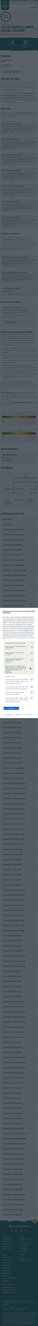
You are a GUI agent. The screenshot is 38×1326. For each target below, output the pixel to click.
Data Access (19, 714)
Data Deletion (9, 714)
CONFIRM (11, 708)
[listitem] (19, 643)
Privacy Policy (29, 714)
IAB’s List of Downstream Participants (21, 637)
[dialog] (19, 663)
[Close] (34, 611)
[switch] (31, 647)
